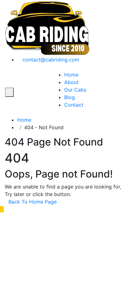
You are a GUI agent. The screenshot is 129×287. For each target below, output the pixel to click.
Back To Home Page (32, 202)
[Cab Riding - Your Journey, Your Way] (47, 27)
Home (71, 75)
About (71, 82)
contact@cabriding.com (50, 59)
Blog (69, 97)
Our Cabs (75, 90)
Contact (73, 105)
